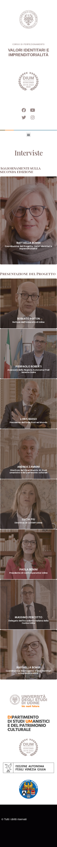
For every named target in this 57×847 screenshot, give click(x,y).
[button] (28, 134)
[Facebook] (24, 110)
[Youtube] (32, 110)
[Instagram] (32, 117)
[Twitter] (24, 117)
